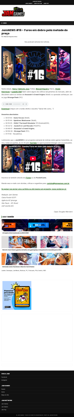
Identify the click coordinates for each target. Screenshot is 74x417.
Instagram (4, 380)
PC (27, 270)
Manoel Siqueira (42, 89)
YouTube (33, 143)
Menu (5, 23)
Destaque (9, 270)
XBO (44, 270)
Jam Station (38, 3)
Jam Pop (46, 3)
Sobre (3, 392)
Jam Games (28, 3)
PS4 (36, 270)
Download (5, 109)
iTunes (28, 178)
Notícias (22, 270)
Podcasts (31, 270)
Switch (40, 270)
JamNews (16, 270)
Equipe (3, 389)
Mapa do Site (5, 395)
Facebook (4, 377)
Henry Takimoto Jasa (20, 89)
